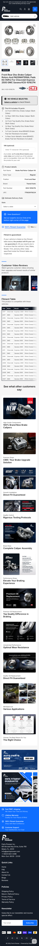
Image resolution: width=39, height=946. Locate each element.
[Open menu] (35, 9)
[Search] (20, 9)
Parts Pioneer (15, 943)
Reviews (5, 880)
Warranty (34, 227)
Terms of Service (8, 899)
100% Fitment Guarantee (15, 227)
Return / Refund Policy (10, 894)
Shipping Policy (8, 891)
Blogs (4, 878)
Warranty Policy (8, 902)
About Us (5, 872)
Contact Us (6, 875)
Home (4, 867)
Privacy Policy (7, 897)
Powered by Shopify (27, 943)
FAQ (3, 870)
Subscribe (30, 923)
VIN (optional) (9, 145)
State (3, 202)
